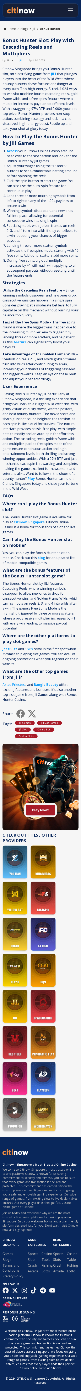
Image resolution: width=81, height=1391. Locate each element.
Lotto (46, 1271)
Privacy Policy (12, 1276)
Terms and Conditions (10, 1268)
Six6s (29, 649)
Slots (32, 1259)
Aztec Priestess (14, 684)
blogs (24, 29)
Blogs (6, 1259)
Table (46, 1259)
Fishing (47, 1265)
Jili (21, 60)
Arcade (33, 1271)
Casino (47, 1253)
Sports (33, 1253)
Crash (32, 1265)
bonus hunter (50, 29)
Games (7, 1253)
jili (34, 29)
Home (11, 29)
